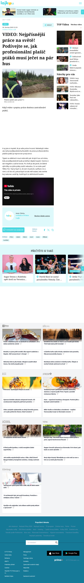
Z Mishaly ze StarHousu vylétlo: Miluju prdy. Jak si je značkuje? (68, 12)
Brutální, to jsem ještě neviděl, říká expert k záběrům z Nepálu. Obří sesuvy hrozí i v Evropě (21, 353)
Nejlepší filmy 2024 (25, 526)
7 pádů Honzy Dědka (52, 529)
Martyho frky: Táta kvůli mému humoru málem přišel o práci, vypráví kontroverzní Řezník (61, 438)
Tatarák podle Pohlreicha (13, 532)
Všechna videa (76, 24)
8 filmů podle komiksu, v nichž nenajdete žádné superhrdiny (18, 449)
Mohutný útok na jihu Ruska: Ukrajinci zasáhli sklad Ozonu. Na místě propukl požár (20, 363)
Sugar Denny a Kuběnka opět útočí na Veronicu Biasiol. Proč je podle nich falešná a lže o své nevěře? (16, 278)
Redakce (25, 571)
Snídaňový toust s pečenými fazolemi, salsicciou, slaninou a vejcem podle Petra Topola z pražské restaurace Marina (60, 392)
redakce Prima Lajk (9, 29)
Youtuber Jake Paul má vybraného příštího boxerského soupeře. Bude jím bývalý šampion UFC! (75, 97)
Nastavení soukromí (29, 576)
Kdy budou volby (11, 529)
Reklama (7, 558)
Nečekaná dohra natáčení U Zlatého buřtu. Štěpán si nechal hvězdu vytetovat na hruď (61, 363)
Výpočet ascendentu (57, 532)
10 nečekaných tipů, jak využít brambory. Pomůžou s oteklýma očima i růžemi (20, 496)
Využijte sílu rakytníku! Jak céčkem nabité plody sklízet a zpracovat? (21, 506)
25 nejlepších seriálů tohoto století (14, 437)
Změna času (59, 526)
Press (25, 555)
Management (27, 552)
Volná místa (8, 555)
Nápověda (26, 567)
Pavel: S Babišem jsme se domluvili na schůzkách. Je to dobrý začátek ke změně (21, 343)
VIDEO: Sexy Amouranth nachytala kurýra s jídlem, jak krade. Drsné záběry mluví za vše (76, 80)
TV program (50, 526)
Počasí (73, 526)
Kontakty (25, 561)
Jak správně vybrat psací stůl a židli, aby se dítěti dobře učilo (21, 486)
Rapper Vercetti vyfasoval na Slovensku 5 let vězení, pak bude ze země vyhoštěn (62, 449)
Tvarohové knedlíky (72, 532)
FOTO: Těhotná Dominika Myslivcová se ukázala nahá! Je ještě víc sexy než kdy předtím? (76, 89)
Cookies (7, 567)
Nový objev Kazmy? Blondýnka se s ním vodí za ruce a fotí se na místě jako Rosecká (61, 458)
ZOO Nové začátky (25, 529)
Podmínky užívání (10, 564)
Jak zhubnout (13, 526)
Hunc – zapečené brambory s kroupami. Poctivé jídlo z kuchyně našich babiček (61, 401)
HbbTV (7, 561)
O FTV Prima (8, 552)
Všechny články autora (42, 216)
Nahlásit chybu (9, 576)
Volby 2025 (64, 529)
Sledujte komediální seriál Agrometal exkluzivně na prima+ (76, 52)
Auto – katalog (38, 529)
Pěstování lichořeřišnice (40, 532)
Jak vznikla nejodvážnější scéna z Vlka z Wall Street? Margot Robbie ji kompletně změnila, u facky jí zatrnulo (21, 458)
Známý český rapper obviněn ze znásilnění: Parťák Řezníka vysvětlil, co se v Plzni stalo (27, 12)
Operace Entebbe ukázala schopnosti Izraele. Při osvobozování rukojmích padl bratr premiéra (19, 401)
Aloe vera (27, 532)
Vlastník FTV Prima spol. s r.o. (12, 572)
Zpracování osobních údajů (31, 564)
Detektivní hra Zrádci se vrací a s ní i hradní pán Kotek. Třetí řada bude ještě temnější (61, 343)
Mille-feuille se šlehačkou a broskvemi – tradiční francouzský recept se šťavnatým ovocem (59, 411)
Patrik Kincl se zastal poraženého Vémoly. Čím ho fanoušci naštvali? (50, 278)
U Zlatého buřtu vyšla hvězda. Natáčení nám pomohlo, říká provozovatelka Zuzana (61, 353)
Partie (67, 526)
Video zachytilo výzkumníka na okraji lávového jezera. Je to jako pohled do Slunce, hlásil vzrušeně (21, 411)
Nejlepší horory (39, 526)
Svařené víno (73, 529)
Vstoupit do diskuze (14, 230)
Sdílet (48, 25)
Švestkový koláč (49, 536)
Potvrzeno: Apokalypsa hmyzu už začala (16, 389)
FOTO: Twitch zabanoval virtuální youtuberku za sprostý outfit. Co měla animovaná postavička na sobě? (75, 106)
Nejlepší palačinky (35, 536)
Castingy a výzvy (28, 558)
